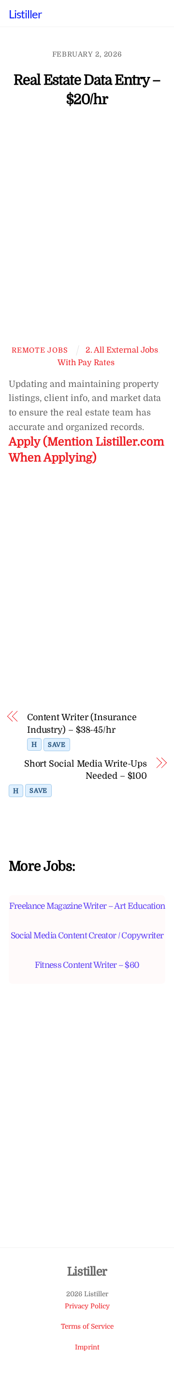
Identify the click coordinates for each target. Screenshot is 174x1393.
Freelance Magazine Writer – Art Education (87, 906)
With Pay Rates (86, 362)
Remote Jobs (40, 350)
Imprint (87, 1347)
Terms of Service (87, 1326)
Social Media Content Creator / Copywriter (87, 935)
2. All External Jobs (122, 350)
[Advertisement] (87, 231)
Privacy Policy (87, 1306)
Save (57, 744)
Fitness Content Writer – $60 (87, 965)
